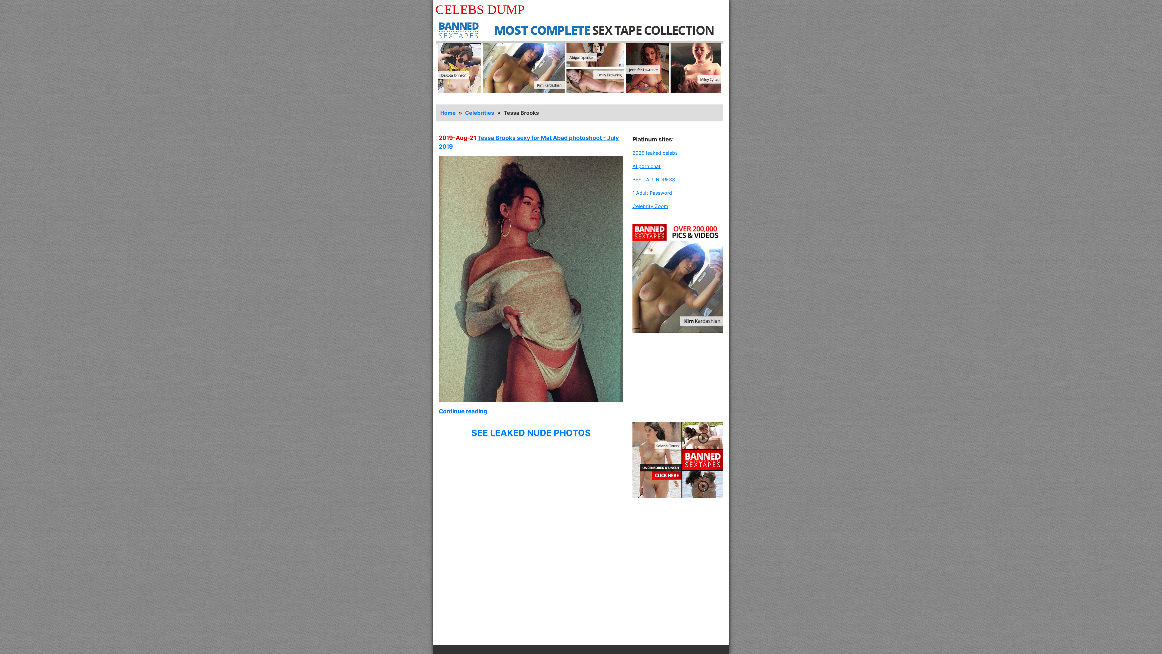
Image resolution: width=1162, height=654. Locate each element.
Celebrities (479, 113)
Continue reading (463, 411)
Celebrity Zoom (650, 206)
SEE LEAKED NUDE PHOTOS (531, 433)
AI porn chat (646, 166)
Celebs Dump (480, 9)
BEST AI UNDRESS (653, 180)
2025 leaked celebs (655, 153)
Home (448, 113)
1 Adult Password (652, 193)
